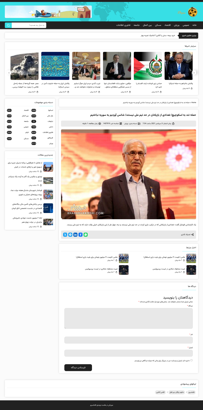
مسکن (158, 25)
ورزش (176, 25)
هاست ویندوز (101, 405)
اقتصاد (167, 25)
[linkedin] (75, 235)
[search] (8, 25)
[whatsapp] (86, 235)
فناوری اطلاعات (123, 25)
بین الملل (147, 25)
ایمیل (190, 347)
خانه (195, 25)
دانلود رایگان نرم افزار (177, 392)
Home (193, 102)
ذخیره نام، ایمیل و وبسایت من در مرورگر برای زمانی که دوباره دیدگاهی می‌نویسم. (162, 360)
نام (191, 334)
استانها (42, 110)
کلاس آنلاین (160, 392)
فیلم (18, 132)
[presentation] (194, 72)
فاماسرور (191, 392)
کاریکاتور (42, 138)
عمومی (186, 25)
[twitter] (65, 235)
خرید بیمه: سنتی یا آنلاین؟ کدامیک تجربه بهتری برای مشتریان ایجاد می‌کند (147, 35)
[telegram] (70, 235)
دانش (42, 127)
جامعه (137, 25)
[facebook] (80, 235)
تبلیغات (43, 121)
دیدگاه (190, 306)
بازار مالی (42, 116)
